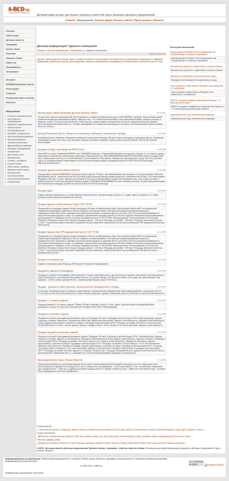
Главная (70, 20)
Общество (11, 63)
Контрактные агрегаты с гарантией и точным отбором (196, 66)
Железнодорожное (17, 139)
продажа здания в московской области (58, 170)
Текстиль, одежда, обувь (48, 440)
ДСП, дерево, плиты (192, 429)
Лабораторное (15, 127)
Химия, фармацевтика (162, 436)
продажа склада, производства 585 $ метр (60, 149)
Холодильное (14, 173)
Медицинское (14, 158)
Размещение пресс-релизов (20, 98)
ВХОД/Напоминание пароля (20, 84)
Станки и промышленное (20, 116)
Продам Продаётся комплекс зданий (57, 332)
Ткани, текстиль (112, 443)
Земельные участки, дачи (62, 61)
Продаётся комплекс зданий (53, 314)
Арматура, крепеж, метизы (74, 429)
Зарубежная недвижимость (140, 59)
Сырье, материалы (46, 433)
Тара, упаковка (143, 436)
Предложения (85, 20)
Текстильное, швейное (18, 167)
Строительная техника (144, 429)
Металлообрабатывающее (20, 136)
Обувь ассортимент (130, 443)
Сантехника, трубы (122, 429)
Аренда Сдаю (44, 190)
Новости (159, 20)
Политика (11, 54)
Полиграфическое (16, 130)
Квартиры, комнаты (84, 61)
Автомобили (12, 72)
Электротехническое (17, 142)
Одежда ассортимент (48, 443)
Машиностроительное (18, 170)
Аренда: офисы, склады (72, 59)
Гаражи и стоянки (93, 59)
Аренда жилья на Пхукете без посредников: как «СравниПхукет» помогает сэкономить (192, 53)
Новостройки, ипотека (135, 61)
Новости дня (12, 35)
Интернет (10, 80)
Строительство (44, 426)
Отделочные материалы (100, 429)
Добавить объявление (157, 54)
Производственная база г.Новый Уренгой (59, 360)
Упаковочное (14, 151)
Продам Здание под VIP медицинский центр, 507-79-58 (68, 232)
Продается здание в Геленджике (55, 270)
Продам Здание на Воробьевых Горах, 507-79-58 (64, 204)
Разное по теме (155, 61)
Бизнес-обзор (13, 49)
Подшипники (14, 182)
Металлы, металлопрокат (122, 436)
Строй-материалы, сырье (169, 429)
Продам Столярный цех (50, 259)
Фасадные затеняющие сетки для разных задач (193, 76)
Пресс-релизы (143, 20)
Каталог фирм (103, 20)
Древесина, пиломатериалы (51, 436)
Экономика (11, 44)
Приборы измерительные (20, 124)
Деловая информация (57, 50)
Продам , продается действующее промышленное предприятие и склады (78, 286)
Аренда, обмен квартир (48, 59)
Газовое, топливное (17, 161)
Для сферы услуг (16, 155)
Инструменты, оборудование (14, 120)
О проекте (11, 93)
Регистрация (12, 89)
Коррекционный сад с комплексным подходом (192, 115)
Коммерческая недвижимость (110, 61)
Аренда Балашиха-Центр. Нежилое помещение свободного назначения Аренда (81, 133)
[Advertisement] (97, 35)
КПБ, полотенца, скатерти (153, 443)
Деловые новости (15, 40)
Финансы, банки (14, 58)
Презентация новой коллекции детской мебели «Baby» (67, 112)
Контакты (10, 102)
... (204, 429)
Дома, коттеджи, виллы (114, 59)
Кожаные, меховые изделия (89, 443)
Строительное (14, 164)
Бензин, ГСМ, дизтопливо (78, 436)
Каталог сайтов (123, 20)
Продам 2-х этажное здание (52, 300)
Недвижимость (13, 67)
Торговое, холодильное (19, 133)
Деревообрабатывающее (20, 145)
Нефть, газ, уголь (100, 436)
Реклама (10, 31)
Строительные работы (49, 429)
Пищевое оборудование (19, 148)
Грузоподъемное (16, 176)
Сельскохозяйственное (19, 179)
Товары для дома (175, 443)
